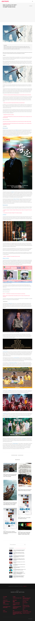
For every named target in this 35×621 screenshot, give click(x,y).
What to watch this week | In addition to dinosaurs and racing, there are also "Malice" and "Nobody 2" (10, 532)
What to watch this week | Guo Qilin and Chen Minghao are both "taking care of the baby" (25, 490)
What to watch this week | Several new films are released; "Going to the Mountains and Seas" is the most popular (10, 475)
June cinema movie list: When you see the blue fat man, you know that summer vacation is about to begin (17, 121)
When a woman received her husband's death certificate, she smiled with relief (14, 102)
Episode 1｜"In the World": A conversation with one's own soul (12, 256)
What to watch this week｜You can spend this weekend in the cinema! (24, 518)
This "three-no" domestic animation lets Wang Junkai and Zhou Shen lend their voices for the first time (17, 94)
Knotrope (5, 1)
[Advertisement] (17, 14)
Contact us (25, 586)
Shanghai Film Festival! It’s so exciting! (9, 114)
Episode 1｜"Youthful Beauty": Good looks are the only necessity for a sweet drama (14, 293)
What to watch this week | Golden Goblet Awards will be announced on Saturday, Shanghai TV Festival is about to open (24, 533)
